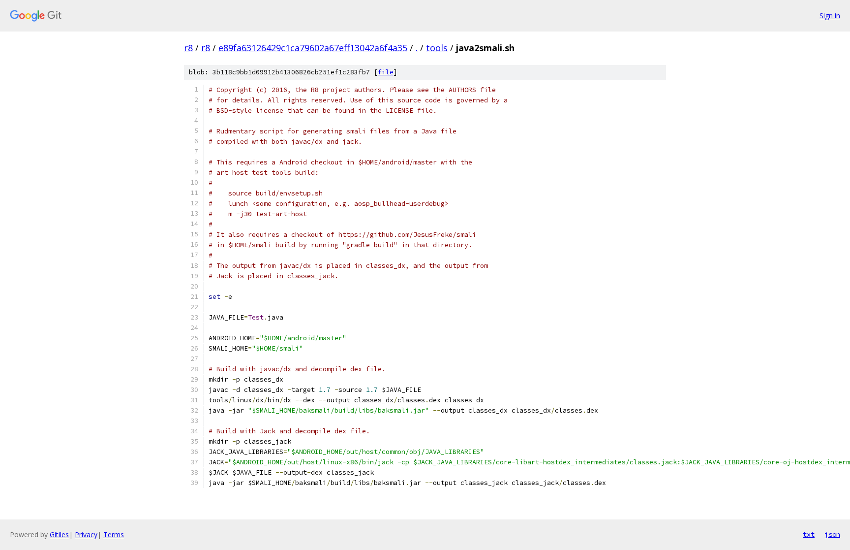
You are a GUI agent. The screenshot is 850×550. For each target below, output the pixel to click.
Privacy (86, 534)
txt (809, 534)
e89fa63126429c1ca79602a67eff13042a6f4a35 (312, 48)
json (832, 534)
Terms (113, 534)
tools (437, 48)
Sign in (830, 15)
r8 (188, 48)
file (386, 72)
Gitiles (59, 534)
